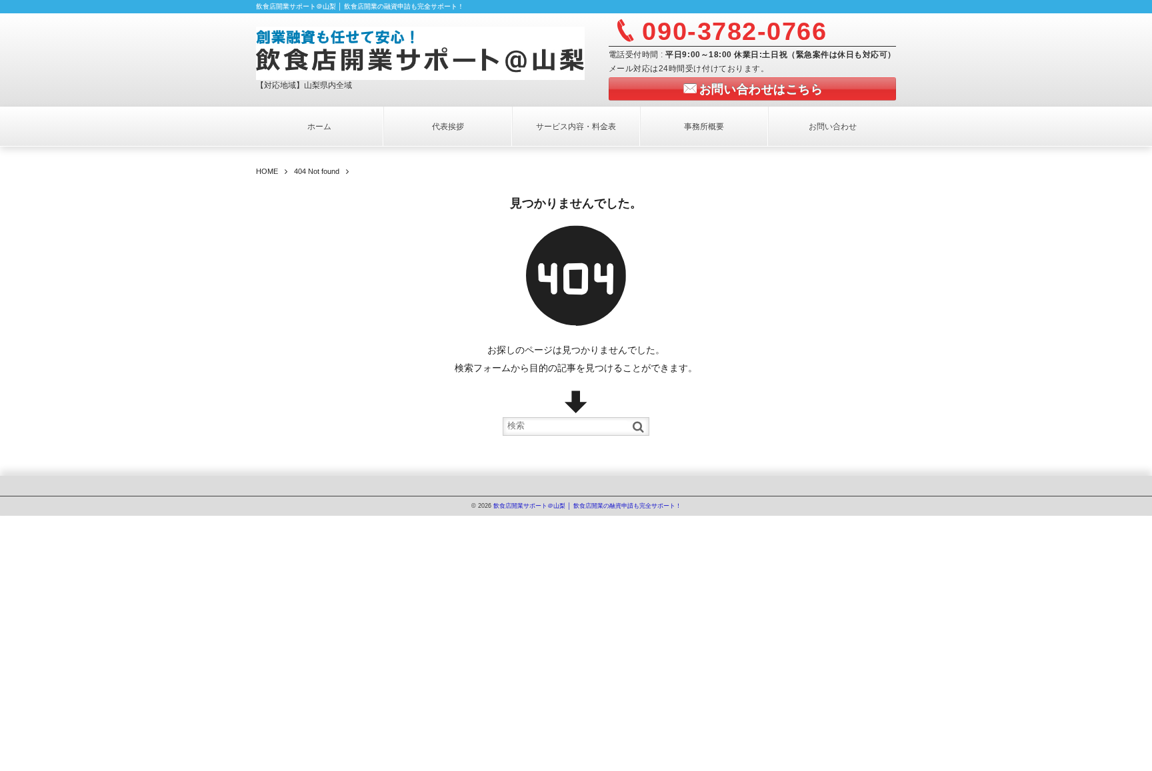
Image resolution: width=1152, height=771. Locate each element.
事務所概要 (704, 126)
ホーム (319, 126)
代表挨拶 (448, 126)
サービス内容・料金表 (576, 126)
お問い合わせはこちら (761, 89)
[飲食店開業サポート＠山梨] (420, 52)
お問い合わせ (833, 126)
